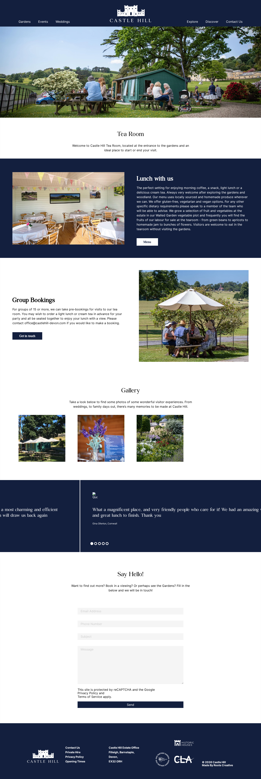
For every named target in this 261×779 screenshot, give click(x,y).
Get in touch (27, 336)
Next (251, 441)
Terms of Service (90, 697)
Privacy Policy (88, 693)
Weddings (63, 21)
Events (43, 21)
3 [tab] (100, 544)
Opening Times (75, 761)
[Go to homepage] (130, 14)
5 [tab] (107, 544)
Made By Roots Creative (217, 765)
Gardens (25, 21)
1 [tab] (92, 544)
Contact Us (234, 21)
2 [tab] (96, 544)
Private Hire (72, 752)
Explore (192, 21)
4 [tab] (104, 544)
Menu (147, 242)
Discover (212, 21)
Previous (9, 441)
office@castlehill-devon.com (45, 323)
